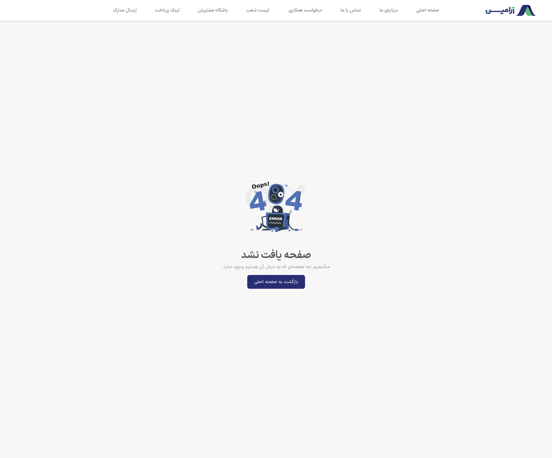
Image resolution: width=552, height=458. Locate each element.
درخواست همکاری (305, 10)
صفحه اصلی (427, 10)
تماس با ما (350, 10)
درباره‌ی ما (388, 10)
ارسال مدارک (125, 10)
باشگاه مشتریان (213, 10)
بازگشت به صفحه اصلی (276, 281)
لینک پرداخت (167, 10)
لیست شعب (257, 10)
